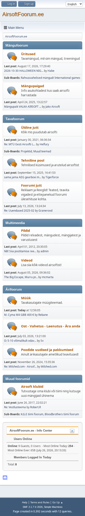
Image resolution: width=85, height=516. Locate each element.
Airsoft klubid (32, 386)
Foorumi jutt (31, 185)
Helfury (44, 144)
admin (45, 251)
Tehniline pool (32, 160)
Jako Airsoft (53, 107)
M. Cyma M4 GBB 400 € (19, 315)
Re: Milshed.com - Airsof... (20, 366)
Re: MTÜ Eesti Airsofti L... (19, 144)
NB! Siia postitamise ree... (20, 251)
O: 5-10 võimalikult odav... (20, 341)
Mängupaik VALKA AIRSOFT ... (22, 107)
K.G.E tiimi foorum (32, 414)
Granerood (45, 210)
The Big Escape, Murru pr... (21, 277)
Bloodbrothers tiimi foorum (62, 414)
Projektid (26, 151)
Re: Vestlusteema (15, 407)
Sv (42, 341)
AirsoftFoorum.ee (23, 14)
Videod (26, 260)
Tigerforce (52, 177)
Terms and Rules (39, 502)
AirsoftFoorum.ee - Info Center (31, 430)
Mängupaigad (32, 86)
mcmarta (47, 277)
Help (24, 502)
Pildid (25, 230)
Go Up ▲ (57, 502)
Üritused (28, 54)
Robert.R (35, 407)
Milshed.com (49, 366)
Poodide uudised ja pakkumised (47, 349)
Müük (26, 298)
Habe (51, 71)
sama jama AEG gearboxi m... (22, 177)
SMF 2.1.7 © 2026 (33, 507)
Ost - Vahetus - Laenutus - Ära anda (50, 326)
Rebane (43, 315)
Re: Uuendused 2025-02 (19, 210)
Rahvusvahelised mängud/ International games (50, 78)
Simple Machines (53, 507)
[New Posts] (12, 56)
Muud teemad (42, 151)
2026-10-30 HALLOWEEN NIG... (23, 71)
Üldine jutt (30, 127)
